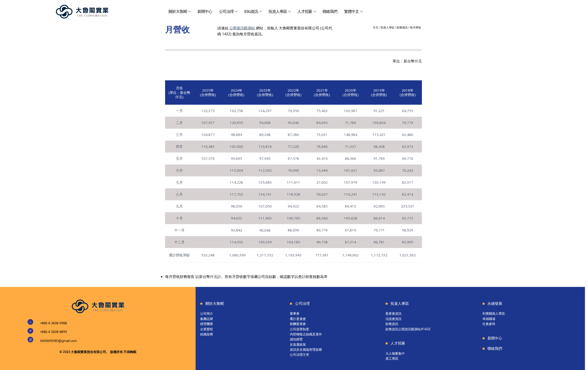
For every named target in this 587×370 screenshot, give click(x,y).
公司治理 (226, 11)
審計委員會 (298, 319)
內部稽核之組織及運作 (306, 334)
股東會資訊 (393, 313)
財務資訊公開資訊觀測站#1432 (407, 329)
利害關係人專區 (493, 313)
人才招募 (304, 11)
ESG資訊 (251, 11)
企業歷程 (206, 329)
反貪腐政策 (298, 344)
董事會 (294, 313)
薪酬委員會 (298, 324)
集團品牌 (206, 319)
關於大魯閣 (178, 11)
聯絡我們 (330, 11)
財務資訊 (391, 324)
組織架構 (206, 334)
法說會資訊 (393, 319)
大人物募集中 (395, 353)
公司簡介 (206, 313)
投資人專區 (278, 11)
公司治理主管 (299, 354)
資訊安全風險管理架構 (306, 349)
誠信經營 (296, 339)
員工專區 (391, 358)
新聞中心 (204, 11)
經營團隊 (206, 324)
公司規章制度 (299, 329)
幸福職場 (488, 319)
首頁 (375, 27)
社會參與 (488, 324)
